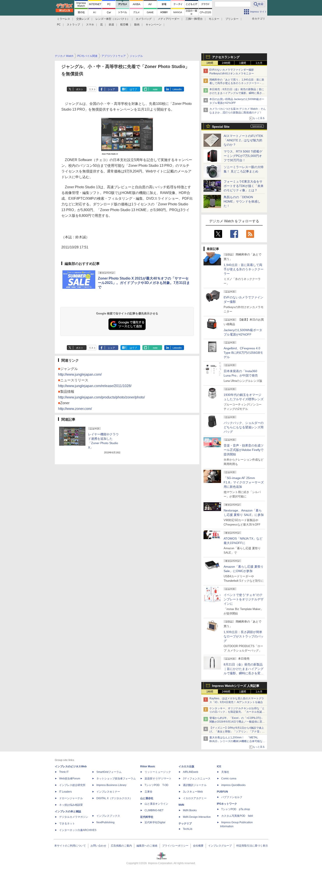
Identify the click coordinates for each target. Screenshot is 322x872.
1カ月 (259, 63)
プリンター (232, 18)
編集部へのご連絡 (146, 845)
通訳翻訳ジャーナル (195, 785)
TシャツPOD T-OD (156, 785)
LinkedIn (177, 89)
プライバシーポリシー (175, 845)
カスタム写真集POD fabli (237, 815)
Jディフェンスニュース (197, 778)
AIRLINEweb (190, 771)
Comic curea (228, 778)
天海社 (225, 771)
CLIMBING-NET (154, 810)
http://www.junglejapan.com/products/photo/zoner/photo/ (101, 397)
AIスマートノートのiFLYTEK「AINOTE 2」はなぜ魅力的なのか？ (243, 140)
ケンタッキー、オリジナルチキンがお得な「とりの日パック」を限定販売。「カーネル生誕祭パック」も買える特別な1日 (237, 712)
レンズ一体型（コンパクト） (113, 18)
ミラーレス (63, 18)
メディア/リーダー (168, 18)
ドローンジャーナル (71, 798)
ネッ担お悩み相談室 (71, 804)
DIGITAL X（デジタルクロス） (114, 798)
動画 (137, 24)
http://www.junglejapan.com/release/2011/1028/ (94, 386)
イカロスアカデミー (195, 798)
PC (59, 24)
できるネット (67, 823)
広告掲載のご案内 (121, 845)
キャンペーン (153, 24)
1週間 (242, 63)
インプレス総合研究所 (72, 785)
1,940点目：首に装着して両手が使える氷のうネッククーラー (244, 269)
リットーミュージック (158, 771)
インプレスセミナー (108, 791)
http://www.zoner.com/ (75, 409)
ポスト (79, 89)
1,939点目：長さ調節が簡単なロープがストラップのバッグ (244, 636)
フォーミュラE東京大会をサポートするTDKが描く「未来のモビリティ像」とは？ (244, 186)
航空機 (124, 24)
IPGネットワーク (227, 803)
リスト (92, 89)
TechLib (187, 829)
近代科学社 (146, 816)
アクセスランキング (226, 57)
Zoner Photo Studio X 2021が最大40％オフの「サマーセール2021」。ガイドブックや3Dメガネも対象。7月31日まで (144, 282)
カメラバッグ (144, 18)
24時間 (226, 63)
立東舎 (148, 791)
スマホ (90, 24)
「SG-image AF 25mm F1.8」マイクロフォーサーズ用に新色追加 (244, 482)
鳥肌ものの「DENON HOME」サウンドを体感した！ (242, 201)
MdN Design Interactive (197, 816)
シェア (111, 89)
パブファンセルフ (231, 797)
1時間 (209, 63)
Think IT (64, 771)
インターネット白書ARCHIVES (77, 830)
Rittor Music (147, 766)
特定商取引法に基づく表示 (252, 845)
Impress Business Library (111, 785)
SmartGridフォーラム (109, 771)
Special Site (221, 126)
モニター (214, 18)
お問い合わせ (98, 845)
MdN (181, 804)
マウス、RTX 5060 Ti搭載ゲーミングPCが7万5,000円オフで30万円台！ (243, 156)
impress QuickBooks (233, 785)
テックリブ (185, 823)
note (155, 89)
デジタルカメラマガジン (73, 816)
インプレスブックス (108, 815)
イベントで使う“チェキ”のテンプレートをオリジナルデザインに (244, 599)
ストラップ (73, 24)
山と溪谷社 (146, 798)
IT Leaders (65, 791)
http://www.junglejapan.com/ (80, 374)
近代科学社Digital (155, 822)
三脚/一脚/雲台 (194, 18)
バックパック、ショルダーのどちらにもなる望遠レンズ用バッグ (244, 427)
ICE (219, 766)
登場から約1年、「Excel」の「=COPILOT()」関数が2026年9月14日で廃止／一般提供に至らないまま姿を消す (237, 721)
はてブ (133, 89)
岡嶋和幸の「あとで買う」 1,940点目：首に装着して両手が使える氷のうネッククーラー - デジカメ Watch (236, 83)
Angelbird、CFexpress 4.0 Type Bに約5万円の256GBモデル (243, 352)
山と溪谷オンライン (156, 803)
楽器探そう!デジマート (158, 778)
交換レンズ (82, 18)
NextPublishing (105, 822)
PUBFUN (222, 791)
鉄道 (111, 24)
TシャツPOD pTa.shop (235, 809)
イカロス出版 (186, 766)
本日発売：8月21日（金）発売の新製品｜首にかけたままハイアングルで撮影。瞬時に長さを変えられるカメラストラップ (237, 93)
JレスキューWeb (193, 791)
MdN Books (190, 810)
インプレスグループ (220, 845)
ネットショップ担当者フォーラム (116, 778)
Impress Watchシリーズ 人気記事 (235, 685)
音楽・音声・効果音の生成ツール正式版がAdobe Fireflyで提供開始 (244, 450)
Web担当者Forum (69, 778)
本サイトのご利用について (70, 845)
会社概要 (198, 845)
